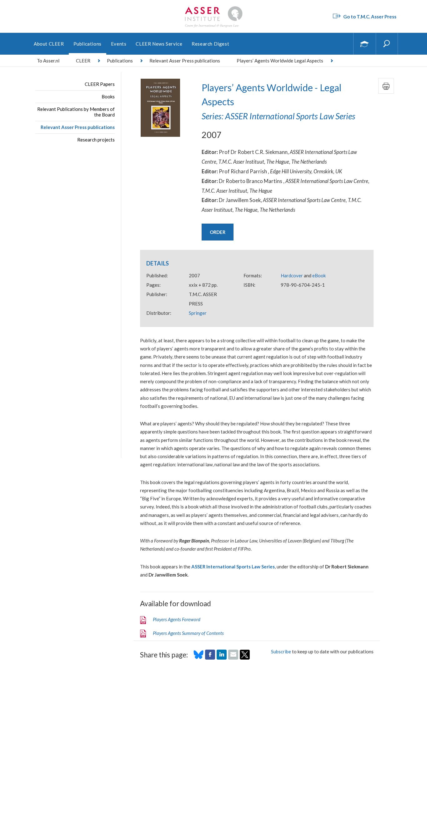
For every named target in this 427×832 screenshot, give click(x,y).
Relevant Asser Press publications (78, 127)
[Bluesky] (198, 658)
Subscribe (281, 651)
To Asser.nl (48, 60)
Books (108, 96)
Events (119, 44)
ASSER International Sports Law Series (233, 566)
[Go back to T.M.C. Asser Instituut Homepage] (213, 8)
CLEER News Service (159, 44)
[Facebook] (210, 658)
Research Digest (210, 44)
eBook (319, 275)
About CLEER (49, 44)
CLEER (83, 60)
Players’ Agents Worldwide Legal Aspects (280, 60)
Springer (198, 313)
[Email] (233, 658)
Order (217, 232)
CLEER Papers (100, 84)
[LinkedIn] (222, 658)
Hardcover (292, 275)
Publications (87, 44)
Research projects (96, 139)
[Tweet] (245, 658)
